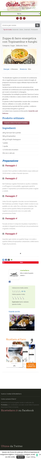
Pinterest (24, 18)
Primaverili (34, 29)
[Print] (11, 260)
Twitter (21, 18)
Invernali (27, 29)
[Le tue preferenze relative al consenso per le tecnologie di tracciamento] (37, 455)
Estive (21, 29)
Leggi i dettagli (31, 457)
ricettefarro (24, 270)
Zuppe (12, 45)
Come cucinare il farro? (8, 399)
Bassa (25, 45)
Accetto (21, 457)
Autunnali (15, 29)
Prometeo (4, 405)
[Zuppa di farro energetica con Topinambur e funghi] (3, 260)
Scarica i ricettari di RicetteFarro (11, 394)
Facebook (17, 18)
